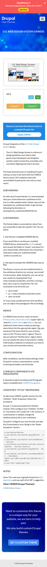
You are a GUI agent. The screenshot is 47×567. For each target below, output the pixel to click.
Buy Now (23, 10)
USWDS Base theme (12, 488)
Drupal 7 (15, 106)
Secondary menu (23, 319)
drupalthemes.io (23, 3)
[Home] (8, 20)
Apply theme (24, 134)
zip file (32, 244)
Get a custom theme (23, 542)
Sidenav (30, 322)
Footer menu (17, 322)
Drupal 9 (32, 106)
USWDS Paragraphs (31, 383)
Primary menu (9, 319)
